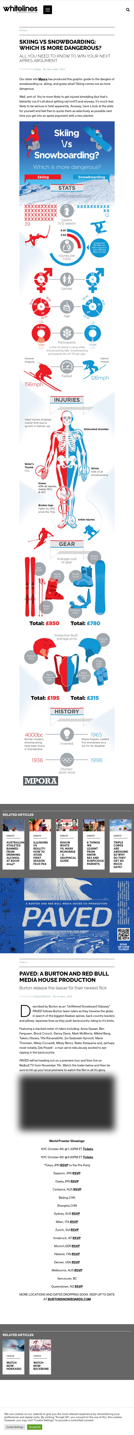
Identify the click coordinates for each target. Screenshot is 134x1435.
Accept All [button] (34, 1427)
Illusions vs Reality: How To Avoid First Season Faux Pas (40, 844)
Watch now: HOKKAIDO (13, 1356)
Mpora (42, 79)
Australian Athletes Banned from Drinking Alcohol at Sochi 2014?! (13, 844)
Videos (23, 962)
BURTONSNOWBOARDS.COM (69, 1299)
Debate (23, 30)
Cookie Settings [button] (14, 1427)
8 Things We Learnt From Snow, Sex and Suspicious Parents (94, 844)
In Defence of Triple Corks (120, 845)
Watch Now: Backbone (40, 1356)
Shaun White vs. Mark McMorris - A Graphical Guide (67, 842)
